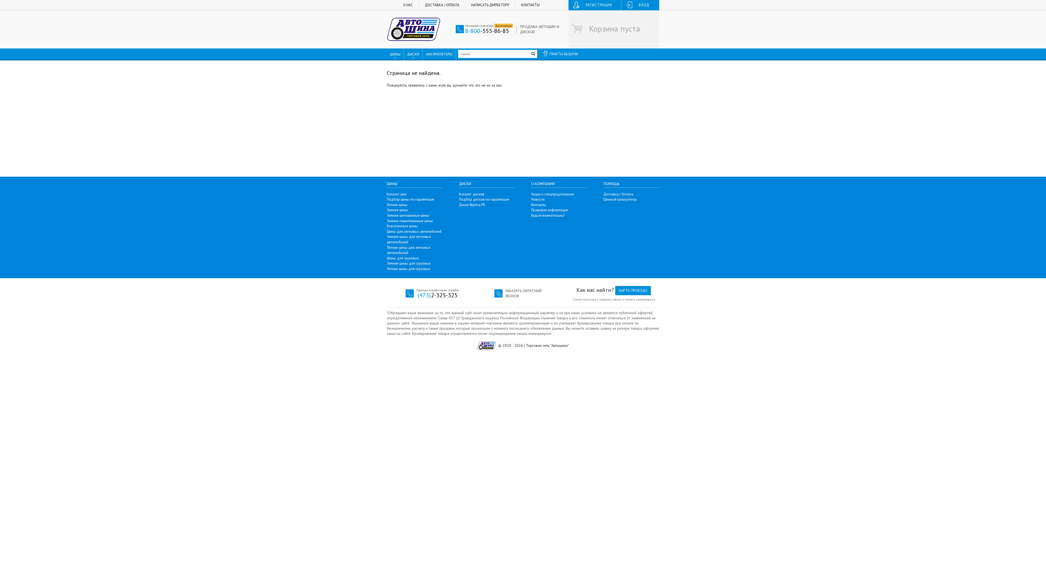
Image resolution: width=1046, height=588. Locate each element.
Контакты (530, 5)
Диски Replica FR (472, 205)
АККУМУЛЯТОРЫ (439, 54)
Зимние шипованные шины (408, 215)
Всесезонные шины (402, 226)
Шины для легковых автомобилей (414, 231)
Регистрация (599, 5)
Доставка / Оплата (442, 5)
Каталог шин (397, 194)
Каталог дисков (471, 194)
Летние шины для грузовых (408, 269)
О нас (408, 5)
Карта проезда (633, 290)
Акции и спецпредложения (552, 194)
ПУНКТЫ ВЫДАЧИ (563, 54)
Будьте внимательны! (548, 215)
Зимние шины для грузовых (409, 263)
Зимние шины (397, 210)
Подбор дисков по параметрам (484, 199)
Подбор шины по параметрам (410, 199)
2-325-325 (438, 295)
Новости (538, 199)
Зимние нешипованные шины (410, 221)
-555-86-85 (487, 31)
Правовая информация (549, 210)
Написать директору (490, 5)
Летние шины (397, 205)
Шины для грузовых (403, 258)
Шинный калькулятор (620, 199)
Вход (644, 5)
